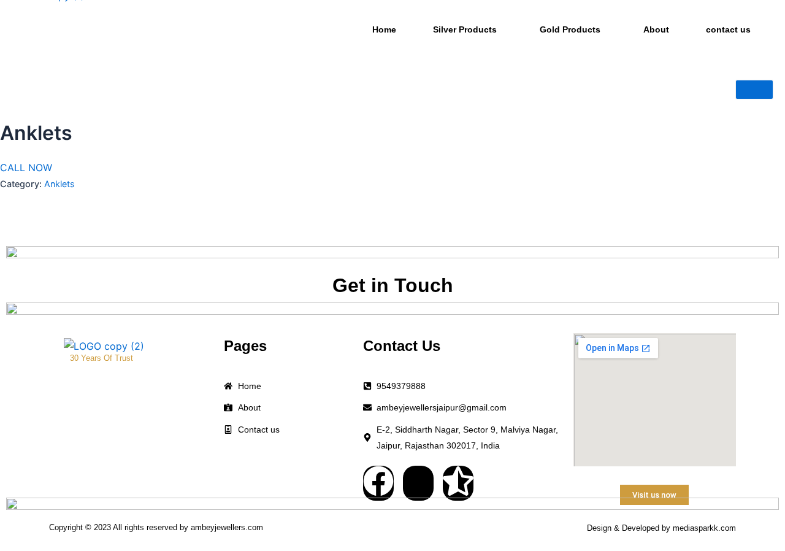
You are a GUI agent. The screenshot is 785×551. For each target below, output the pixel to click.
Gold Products (570, 29)
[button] (468, 29)
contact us (728, 29)
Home (384, 29)
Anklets (59, 184)
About (656, 29)
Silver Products (465, 29)
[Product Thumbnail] (754, 89)
